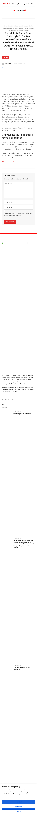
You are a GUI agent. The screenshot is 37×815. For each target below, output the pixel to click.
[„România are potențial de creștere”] (7, 473)
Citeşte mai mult (8, 162)
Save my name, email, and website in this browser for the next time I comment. (18, 214)
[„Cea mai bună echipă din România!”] (7, 727)
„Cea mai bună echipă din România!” (21, 668)
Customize (18, 806)
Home (5, 26)
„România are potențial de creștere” (22, 414)
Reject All (18, 811)
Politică (5, 57)
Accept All (19, 802)
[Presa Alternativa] (18, 10)
